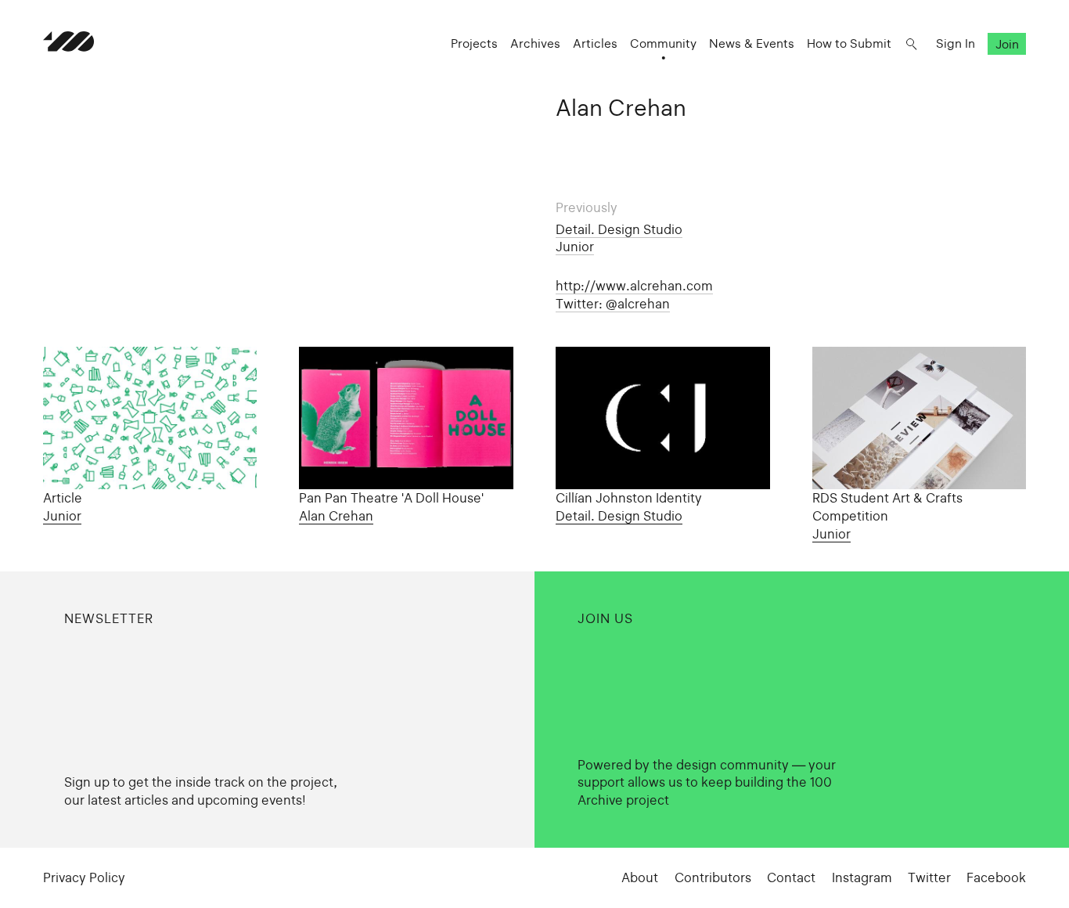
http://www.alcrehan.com (634, 286)
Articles (595, 43)
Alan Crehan (336, 516)
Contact (791, 877)
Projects (474, 43)
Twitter (929, 877)
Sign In (955, 43)
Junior (575, 246)
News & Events (751, 43)
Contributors (713, 877)
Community (663, 43)
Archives (535, 43)
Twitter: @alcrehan (613, 304)
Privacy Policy (84, 877)
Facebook (996, 877)
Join (1007, 43)
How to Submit (849, 43)
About (639, 877)
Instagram (862, 877)
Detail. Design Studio (619, 229)
